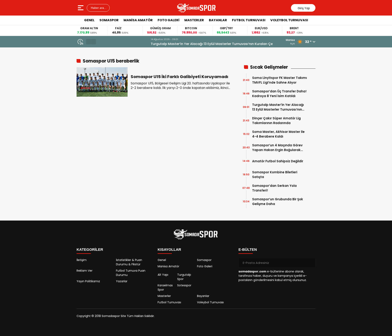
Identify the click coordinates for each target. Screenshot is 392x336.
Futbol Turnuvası (248, 20)
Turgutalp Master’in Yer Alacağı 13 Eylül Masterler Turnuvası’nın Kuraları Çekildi (163, 43)
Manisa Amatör (138, 20)
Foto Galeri (168, 20)
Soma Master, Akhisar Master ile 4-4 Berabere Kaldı (278, 134)
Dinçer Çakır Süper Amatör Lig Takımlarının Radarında (276, 120)
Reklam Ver (84, 271)
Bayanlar (218, 20)
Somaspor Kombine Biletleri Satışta (274, 174)
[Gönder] (310, 262)
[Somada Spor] (196, 7)
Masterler (194, 20)
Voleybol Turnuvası (289, 20)
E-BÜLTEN (247, 250)
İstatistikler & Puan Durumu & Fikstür (129, 262)
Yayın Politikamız (88, 281)
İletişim (82, 260)
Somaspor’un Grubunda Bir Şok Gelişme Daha (277, 201)
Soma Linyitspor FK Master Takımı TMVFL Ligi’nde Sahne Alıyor (279, 80)
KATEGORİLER (90, 250)
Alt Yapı (163, 275)
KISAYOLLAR (169, 250)
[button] (88, 41)
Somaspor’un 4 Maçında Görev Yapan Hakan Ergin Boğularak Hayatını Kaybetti (277, 147)
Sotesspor (184, 285)
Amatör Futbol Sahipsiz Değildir (277, 161)
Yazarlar (121, 281)
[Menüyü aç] (81, 8)
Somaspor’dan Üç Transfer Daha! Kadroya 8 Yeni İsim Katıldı (279, 93)
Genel (89, 20)
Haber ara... (98, 7)
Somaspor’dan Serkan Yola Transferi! (274, 188)
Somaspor (109, 20)
